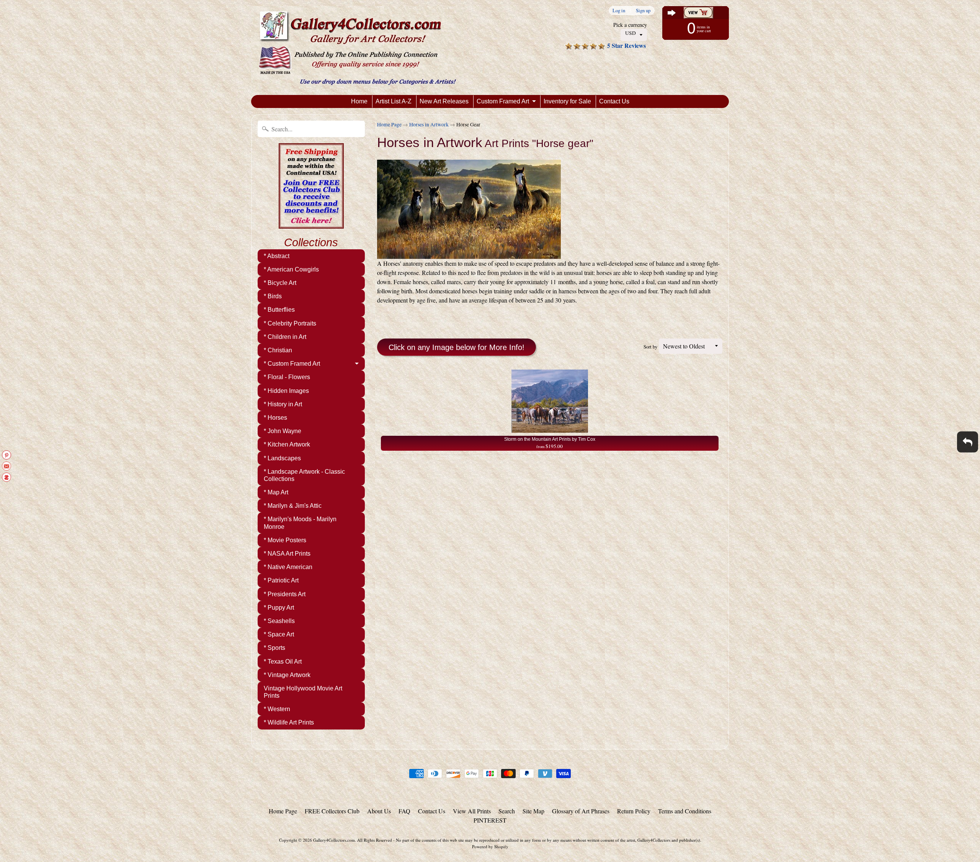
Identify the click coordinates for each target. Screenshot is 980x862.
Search (506, 811)
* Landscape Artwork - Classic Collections (304, 475)
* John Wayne (282, 431)
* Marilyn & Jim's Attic (293, 505)
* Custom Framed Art (292, 363)
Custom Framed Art (503, 101)
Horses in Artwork (429, 124)
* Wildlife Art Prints (289, 722)
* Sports (274, 647)
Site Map (533, 811)
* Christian (278, 350)
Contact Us (614, 101)
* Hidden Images (286, 391)
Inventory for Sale (567, 101)
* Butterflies (279, 309)
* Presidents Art (284, 594)
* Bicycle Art (280, 283)
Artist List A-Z (394, 101)
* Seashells (279, 621)
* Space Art (279, 634)
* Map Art (276, 492)
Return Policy (633, 811)
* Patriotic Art (281, 580)
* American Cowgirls (291, 269)
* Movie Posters (285, 540)
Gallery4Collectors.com (334, 840)
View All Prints (472, 811)
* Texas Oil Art (283, 661)
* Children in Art (285, 337)
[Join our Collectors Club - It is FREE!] (311, 224)
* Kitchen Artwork (287, 444)
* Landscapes (282, 458)
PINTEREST (490, 820)
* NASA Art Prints (287, 553)
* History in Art (283, 404)
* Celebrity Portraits (290, 323)
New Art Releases (444, 101)
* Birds (273, 296)
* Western (277, 709)
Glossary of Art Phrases (580, 811)
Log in (618, 10)
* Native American (288, 567)
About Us (379, 811)
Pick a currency (630, 24)
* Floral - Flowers (287, 377)
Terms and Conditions (684, 811)
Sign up (643, 10)
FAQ (404, 811)
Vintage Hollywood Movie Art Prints (303, 692)
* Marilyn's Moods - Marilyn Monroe (300, 523)
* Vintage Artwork (287, 675)
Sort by (650, 346)
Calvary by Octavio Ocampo (80, 831)
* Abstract (276, 256)
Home (359, 101)
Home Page (389, 124)
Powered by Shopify (490, 846)
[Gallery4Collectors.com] (357, 47)
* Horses (275, 417)
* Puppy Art (279, 607)
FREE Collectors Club (332, 811)
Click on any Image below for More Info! (456, 347)
